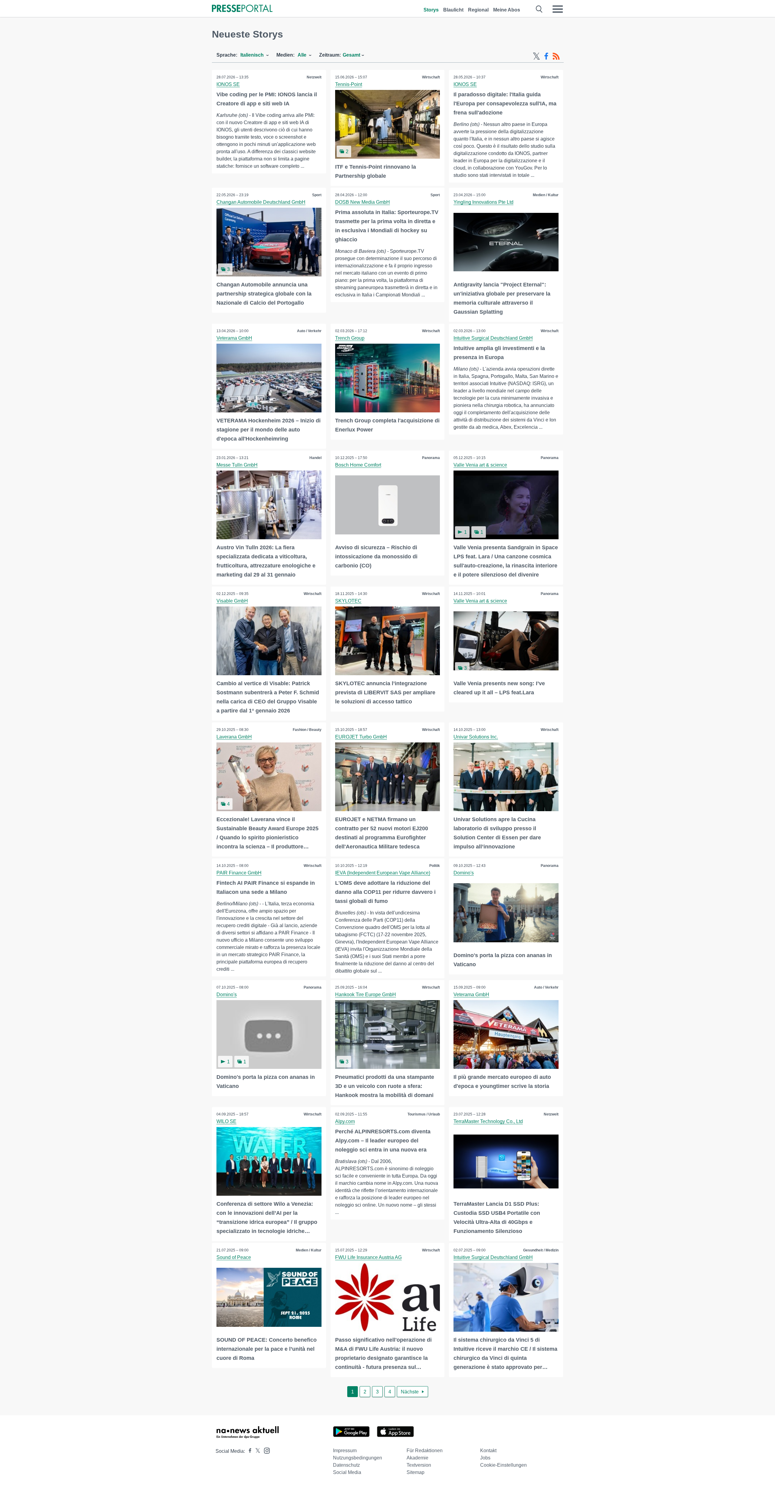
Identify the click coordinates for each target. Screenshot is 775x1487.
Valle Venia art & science (480, 465)
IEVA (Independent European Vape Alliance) (382, 872)
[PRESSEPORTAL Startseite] (242, 9)
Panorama (431, 458)
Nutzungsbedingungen (357, 1457)
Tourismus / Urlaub (423, 1114)
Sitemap (415, 1472)
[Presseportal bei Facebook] (248, 1451)
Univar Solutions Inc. (475, 736)
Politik (434, 866)
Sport (317, 195)
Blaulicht (453, 9)
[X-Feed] (536, 56)
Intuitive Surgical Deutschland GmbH (493, 338)
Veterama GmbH (234, 338)
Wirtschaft (431, 77)
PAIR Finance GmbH (239, 872)
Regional (478, 9)
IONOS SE (228, 84)
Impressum (345, 1450)
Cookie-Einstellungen (503, 1465)
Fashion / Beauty (307, 730)
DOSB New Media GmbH (362, 202)
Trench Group (349, 338)
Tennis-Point (348, 84)
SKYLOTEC (348, 600)
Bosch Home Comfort (358, 465)
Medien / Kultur (546, 195)
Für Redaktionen (425, 1450)
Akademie (417, 1457)
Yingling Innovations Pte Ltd (483, 202)
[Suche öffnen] (539, 9)
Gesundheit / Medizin (541, 1250)
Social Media (347, 1472)
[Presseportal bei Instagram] (265, 1450)
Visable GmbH (232, 600)
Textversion (419, 1465)
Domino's (463, 872)
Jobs (485, 1457)
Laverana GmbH (234, 736)
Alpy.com (345, 1121)
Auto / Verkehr (309, 331)
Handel (315, 458)
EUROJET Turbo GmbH (361, 736)
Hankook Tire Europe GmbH (365, 994)
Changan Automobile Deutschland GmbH (260, 202)
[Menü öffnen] (557, 9)
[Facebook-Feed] (546, 56)
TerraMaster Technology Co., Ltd (488, 1121)
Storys (431, 9)
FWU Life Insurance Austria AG (368, 1257)
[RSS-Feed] (556, 56)
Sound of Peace (233, 1257)
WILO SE (226, 1121)
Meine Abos (506, 9)
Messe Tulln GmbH (237, 465)
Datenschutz (346, 1465)
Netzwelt (314, 77)
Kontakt (488, 1450)
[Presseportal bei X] (256, 1451)
